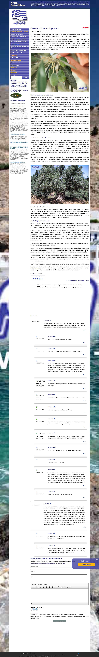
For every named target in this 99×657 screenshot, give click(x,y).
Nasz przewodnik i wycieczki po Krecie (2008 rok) (19, 90)
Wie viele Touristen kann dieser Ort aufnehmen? (17, 106)
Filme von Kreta (15, 62)
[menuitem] (34, 584)
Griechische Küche (16, 60)
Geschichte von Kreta (17, 34)
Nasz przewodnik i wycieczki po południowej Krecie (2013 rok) (19, 82)
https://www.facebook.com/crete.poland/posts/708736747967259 (48, 563)
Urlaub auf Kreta (15, 57)
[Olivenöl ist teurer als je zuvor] (60, 91)
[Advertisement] (60, 17)
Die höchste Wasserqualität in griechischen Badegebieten (19, 142)
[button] (32, 587)
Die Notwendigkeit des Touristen (19, 31)
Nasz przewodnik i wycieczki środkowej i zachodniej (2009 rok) (19, 87)
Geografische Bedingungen (18, 36)
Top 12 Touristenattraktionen (19, 41)
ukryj (97, 559)
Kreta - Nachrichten (16, 29)
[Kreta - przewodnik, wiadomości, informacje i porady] (19, 17)
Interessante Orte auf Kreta (18, 39)
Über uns (13, 70)
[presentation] (34, 584)
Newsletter (14, 72)
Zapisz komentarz (59, 621)
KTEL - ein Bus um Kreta (17, 52)
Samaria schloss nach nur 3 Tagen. (17, 162)
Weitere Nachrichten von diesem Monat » (77, 280)
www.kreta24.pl (35, 268)
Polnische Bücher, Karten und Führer (20, 47)
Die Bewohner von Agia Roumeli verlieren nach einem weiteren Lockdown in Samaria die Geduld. (19, 147)
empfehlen (14, 67)
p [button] (31, 603)
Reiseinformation (15, 65)
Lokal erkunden (15, 44)
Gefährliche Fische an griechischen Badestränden (17, 134)
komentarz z (47, 320)
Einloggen (14, 75)
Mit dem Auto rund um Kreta (18, 50)
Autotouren (14, 55)
